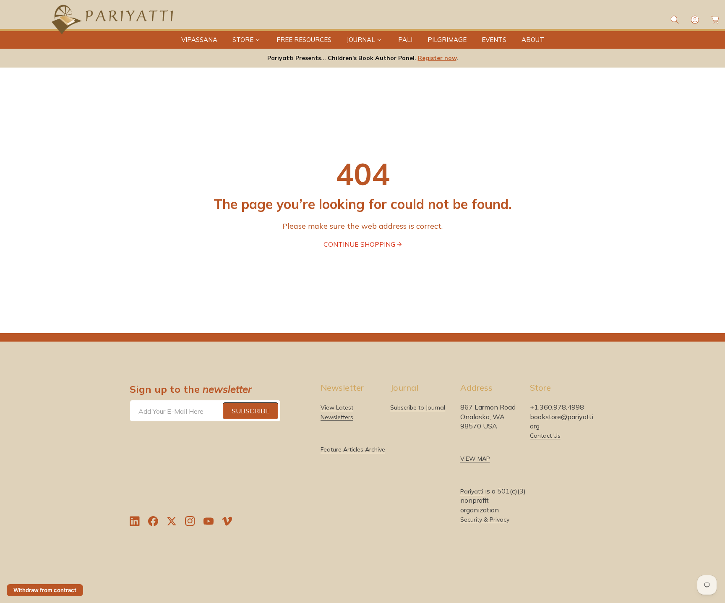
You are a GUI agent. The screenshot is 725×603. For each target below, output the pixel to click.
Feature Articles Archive (353, 449)
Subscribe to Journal (417, 407)
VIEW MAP (475, 458)
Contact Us (545, 435)
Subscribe (250, 411)
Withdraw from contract (44, 590)
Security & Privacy (484, 519)
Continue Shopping (359, 244)
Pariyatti (472, 491)
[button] (247, 40)
